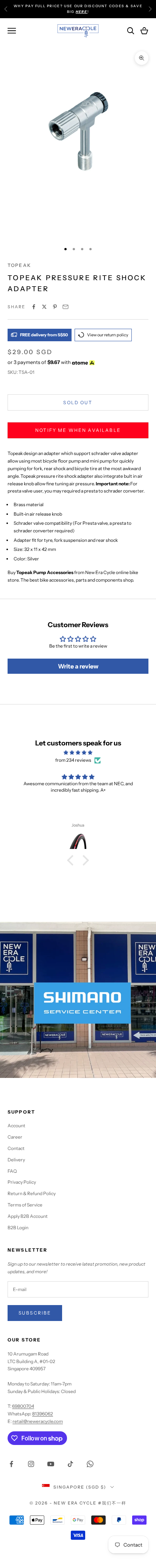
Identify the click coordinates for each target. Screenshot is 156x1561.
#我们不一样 (112, 1503)
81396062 (42, 1414)
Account (16, 1125)
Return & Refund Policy (32, 1193)
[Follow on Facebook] (11, 1464)
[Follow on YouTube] (51, 1464)
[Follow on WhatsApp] (90, 1464)
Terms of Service (25, 1205)
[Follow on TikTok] (70, 1464)
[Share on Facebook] (34, 307)
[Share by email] (65, 307)
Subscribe (35, 1313)
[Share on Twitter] (44, 307)
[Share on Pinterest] (55, 307)
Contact (16, 1148)
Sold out (77, 402)
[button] (72, 860)
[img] (78, 752)
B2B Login (18, 1227)
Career (15, 1137)
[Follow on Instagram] (31, 1464)
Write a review (78, 666)
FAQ (12, 1171)
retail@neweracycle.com (37, 1421)
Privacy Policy (22, 1182)
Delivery (16, 1160)
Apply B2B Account (28, 1216)
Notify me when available (78, 430)
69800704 (23, 1406)
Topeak (19, 265)
